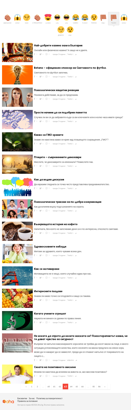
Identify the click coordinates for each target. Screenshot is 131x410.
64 (71, 386)
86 (99, 386)
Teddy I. (70, 54)
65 (77, 386)
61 (54, 386)
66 (82, 386)
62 (60, 386)
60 (48, 386)
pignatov (70, 360)
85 (93, 386)
